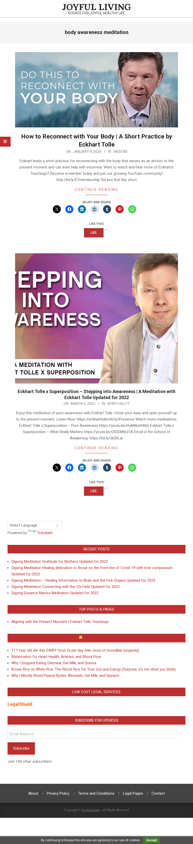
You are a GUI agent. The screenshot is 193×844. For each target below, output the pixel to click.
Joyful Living (91, 809)
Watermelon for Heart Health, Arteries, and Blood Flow (56, 656)
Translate (45, 533)
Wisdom (120, 152)
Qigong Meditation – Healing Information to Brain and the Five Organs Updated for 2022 (83, 580)
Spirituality (118, 404)
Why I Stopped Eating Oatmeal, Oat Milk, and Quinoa (53, 663)
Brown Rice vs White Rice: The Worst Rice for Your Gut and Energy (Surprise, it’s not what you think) (93, 669)
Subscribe (21, 748)
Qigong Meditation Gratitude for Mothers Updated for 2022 (59, 561)
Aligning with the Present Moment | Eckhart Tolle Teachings (60, 621)
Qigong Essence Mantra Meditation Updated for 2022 (55, 593)
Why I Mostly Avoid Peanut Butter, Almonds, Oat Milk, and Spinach (65, 675)
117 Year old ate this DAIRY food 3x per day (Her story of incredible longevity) (75, 650)
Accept (151, 840)
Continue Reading (96, 190)
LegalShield (20, 704)
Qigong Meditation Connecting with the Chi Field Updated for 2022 (65, 586)
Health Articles (98, 638)
